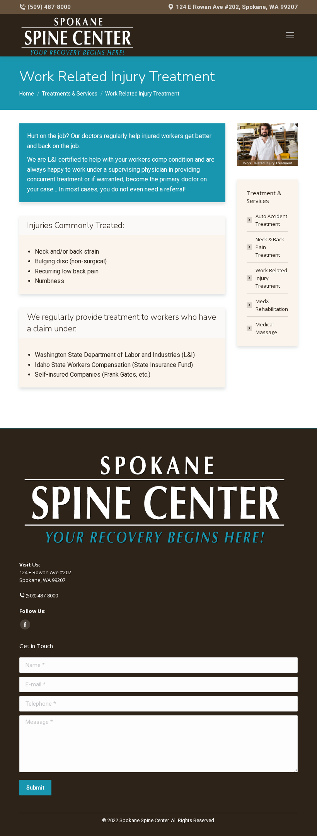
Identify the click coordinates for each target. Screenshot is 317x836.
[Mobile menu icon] (290, 35)
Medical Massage (266, 328)
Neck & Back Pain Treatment (270, 247)
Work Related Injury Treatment (271, 278)
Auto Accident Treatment (271, 220)
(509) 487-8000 (49, 6)
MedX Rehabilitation (272, 305)
